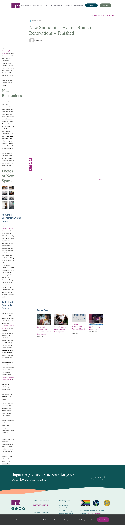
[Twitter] (30, 163)
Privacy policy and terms (88, 520)
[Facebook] (30, 159)
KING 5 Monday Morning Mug (94, 328)
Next (100, 179)
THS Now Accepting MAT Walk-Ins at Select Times (78, 327)
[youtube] (20, 508)
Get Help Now (6, 463)
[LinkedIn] (30, 166)
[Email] (30, 169)
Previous (40, 179)
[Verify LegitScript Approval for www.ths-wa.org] (96, 503)
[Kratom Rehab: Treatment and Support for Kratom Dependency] (44, 315)
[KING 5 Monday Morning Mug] (96, 315)
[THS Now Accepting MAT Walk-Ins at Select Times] (79, 315)
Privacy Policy (89, 513)
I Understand (103, 520)
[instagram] (16, 508)
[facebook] (12, 508)
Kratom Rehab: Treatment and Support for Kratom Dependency (44, 330)
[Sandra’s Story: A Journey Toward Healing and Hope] (61, 315)
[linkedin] (23, 508)
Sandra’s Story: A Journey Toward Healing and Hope (60, 329)
